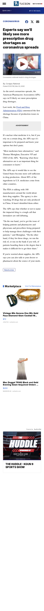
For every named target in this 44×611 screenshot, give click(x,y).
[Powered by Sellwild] (37, 429)
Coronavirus (11, 21)
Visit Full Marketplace (33, 286)
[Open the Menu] (4, 4)
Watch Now (37, 4)
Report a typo (9, 270)
